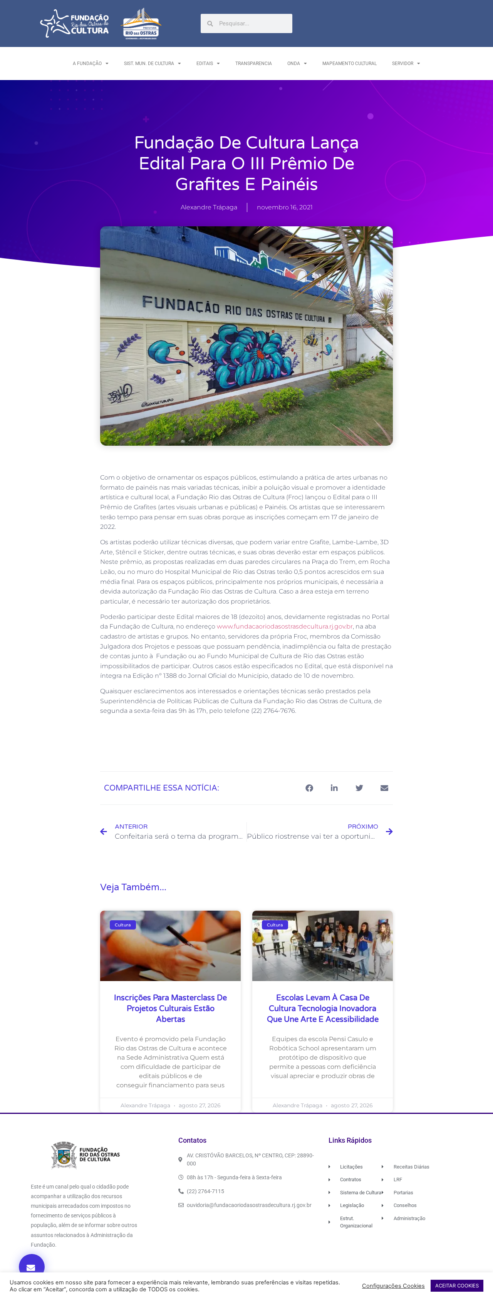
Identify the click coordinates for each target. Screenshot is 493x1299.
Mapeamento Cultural (349, 63)
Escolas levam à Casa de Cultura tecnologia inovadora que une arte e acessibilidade (323, 1008)
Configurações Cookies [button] (393, 1285)
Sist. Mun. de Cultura (149, 63)
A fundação (87, 63)
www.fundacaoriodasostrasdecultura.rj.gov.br (285, 626)
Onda (293, 63)
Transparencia (253, 63)
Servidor (402, 63)
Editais (204, 63)
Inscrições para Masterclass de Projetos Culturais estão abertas (170, 1008)
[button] (32, 1267)
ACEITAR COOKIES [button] (457, 1285)
